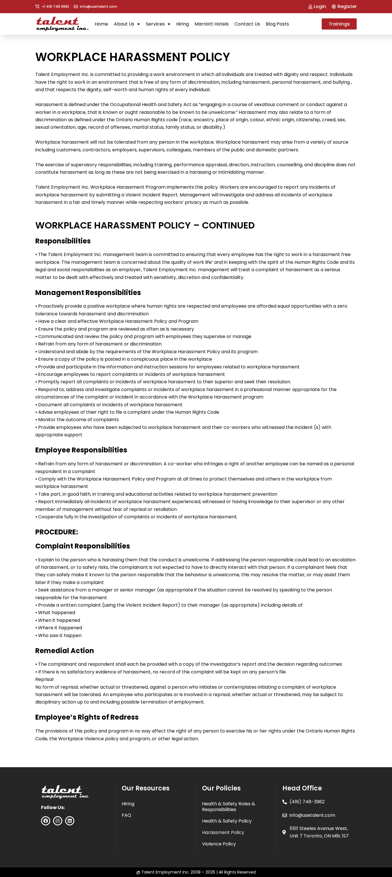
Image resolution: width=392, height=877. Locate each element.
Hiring (182, 24)
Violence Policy (219, 844)
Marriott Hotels (212, 24)
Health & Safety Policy (227, 821)
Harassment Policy (223, 832)
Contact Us (247, 24)
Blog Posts (277, 24)
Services (155, 24)
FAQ (126, 815)
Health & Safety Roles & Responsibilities (228, 806)
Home (101, 24)
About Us (124, 24)
